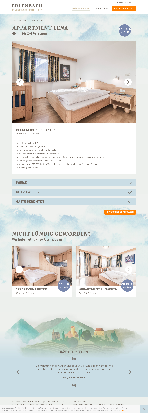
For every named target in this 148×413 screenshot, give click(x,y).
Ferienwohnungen (81, 8)
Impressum (45, 401)
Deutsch (120, 2)
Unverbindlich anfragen (120, 212)
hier (122, 410)
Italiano (127, 2)
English (133, 2)
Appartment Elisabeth (98, 289)
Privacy (55, 401)
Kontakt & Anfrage (124, 8)
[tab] (74, 182)
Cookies (63, 401)
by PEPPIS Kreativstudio (77, 401)
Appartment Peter (31, 289)
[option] (74, 82)
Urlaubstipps (101, 8)
